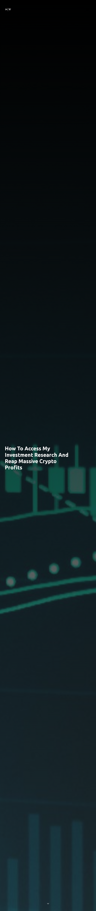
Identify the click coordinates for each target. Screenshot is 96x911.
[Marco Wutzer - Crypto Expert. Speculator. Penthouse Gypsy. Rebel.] (8, 9)
